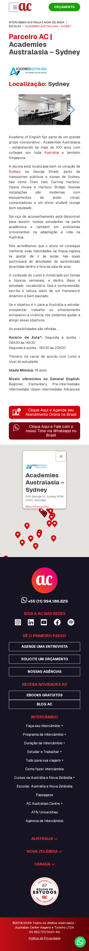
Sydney (15, 171)
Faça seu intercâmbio (43, 726)
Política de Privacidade (44, 938)
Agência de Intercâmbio (45, 821)
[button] (72, 109)
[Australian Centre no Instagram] (18, 622)
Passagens (44, 795)
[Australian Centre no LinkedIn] (31, 622)
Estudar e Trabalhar (43, 751)
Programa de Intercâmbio (43, 734)
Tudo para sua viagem (43, 760)
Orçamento (64, 7)
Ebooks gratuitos (45, 695)
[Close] (61, 456)
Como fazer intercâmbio (44, 769)
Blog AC (44, 704)
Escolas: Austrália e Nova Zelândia (44, 786)
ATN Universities (44, 812)
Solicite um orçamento (44, 659)
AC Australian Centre (43, 803)
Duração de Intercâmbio (43, 743)
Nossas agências (45, 671)
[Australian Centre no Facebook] (57, 622)
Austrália (51, 152)
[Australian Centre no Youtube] (44, 622)
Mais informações (37, 506)
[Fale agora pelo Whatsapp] (80, 942)
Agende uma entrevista (44, 646)
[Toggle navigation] (15, 7)
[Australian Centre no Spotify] (71, 622)
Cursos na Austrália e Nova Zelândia (43, 777)
